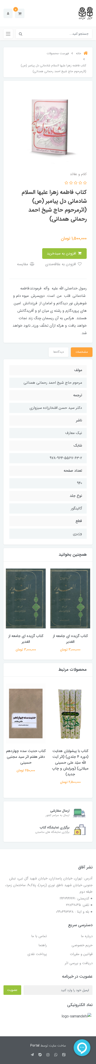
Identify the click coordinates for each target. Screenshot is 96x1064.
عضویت (12, 990)
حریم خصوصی (82, 945)
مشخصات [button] (81, 351)
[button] (19, 13)
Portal (34, 1045)
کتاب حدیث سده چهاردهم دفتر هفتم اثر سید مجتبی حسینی (26, 757)
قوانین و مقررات (81, 954)
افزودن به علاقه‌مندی (61, 264)
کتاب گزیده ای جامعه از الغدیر (70, 639)
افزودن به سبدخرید (62, 253)
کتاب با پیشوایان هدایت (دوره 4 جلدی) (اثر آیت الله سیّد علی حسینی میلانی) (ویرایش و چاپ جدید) (70, 762)
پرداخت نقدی (37, 954)
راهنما (42, 945)
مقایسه (23, 264)
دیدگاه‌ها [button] (58, 351)
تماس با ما (39, 936)
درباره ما (87, 936)
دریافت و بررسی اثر (79, 963)
